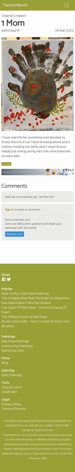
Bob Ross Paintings (15, 341)
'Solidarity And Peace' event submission (23, 172)
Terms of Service (13, 408)
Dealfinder (9, 392)
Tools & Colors (11, 387)
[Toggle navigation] (67, 5)
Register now (14, 234)
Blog (4, 362)
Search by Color (13, 350)
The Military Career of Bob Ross (24, 317)
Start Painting (11, 375)
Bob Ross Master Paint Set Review (26, 303)
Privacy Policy (11, 404)
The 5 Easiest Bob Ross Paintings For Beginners (35, 298)
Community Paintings (17, 346)
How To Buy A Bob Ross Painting (25, 293)
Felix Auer (34, 458)
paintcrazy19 (10, 30)
